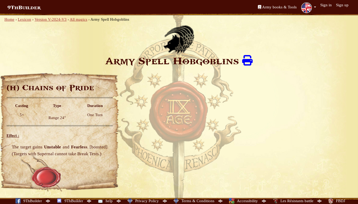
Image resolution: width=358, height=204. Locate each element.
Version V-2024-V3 (51, 19)
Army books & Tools (279, 7)
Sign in (326, 5)
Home (9, 19)
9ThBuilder (24, 7)
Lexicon (24, 19)
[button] (308, 7)
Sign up (342, 5)
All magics (78, 19)
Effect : (13, 135)
